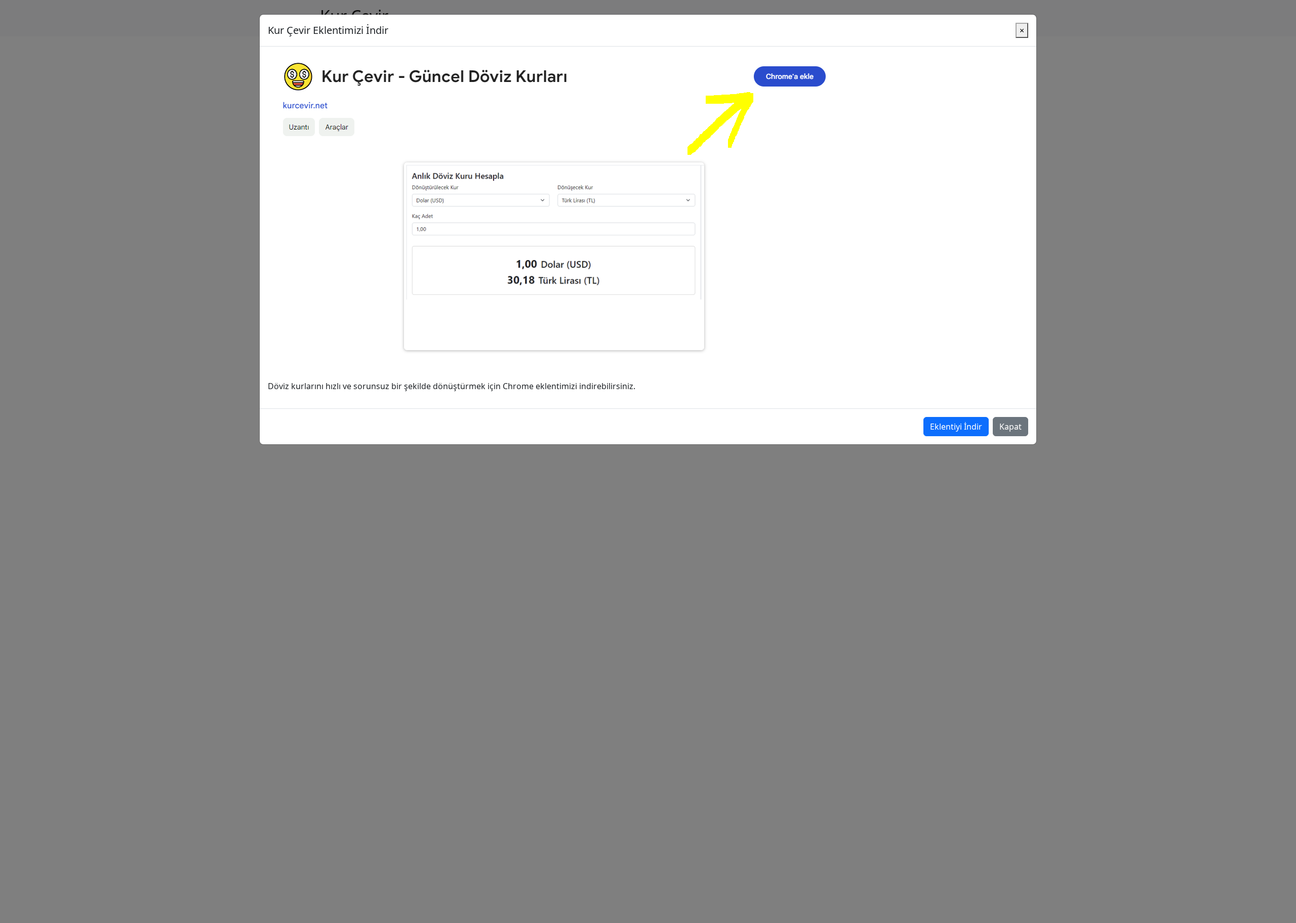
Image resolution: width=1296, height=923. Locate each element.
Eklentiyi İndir (956, 426)
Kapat (1010, 426)
